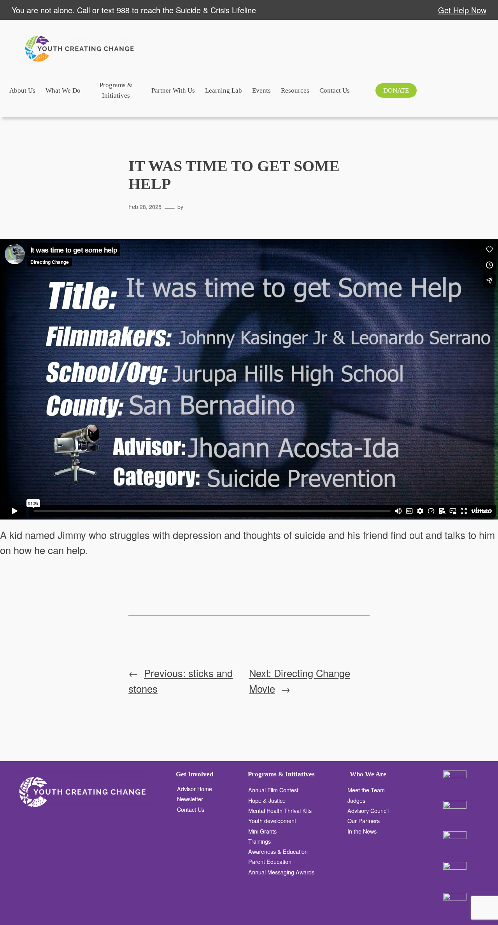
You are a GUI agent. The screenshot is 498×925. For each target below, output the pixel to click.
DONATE (396, 90)
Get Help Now (462, 10)
